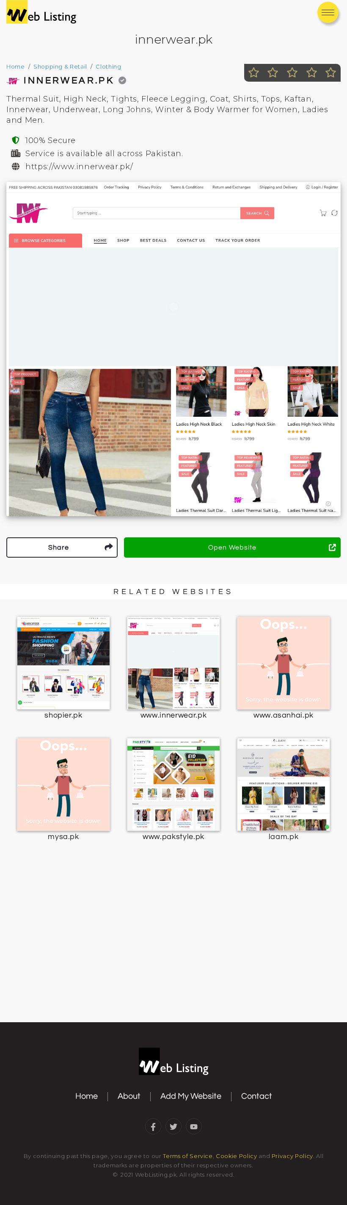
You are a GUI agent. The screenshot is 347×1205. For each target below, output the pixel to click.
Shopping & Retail (60, 66)
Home (15, 66)
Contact (256, 1096)
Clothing (108, 66)
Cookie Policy (236, 1156)
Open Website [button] (232, 547)
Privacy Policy (292, 1156)
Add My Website (190, 1096)
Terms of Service (187, 1156)
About (129, 1096)
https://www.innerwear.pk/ (79, 166)
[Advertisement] (173, 953)
